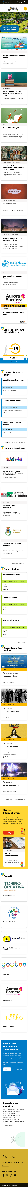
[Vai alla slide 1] (11, 361)
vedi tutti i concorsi (18, 563)
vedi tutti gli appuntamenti (15, 799)
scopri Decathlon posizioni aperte (14, 386)
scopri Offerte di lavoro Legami (14, 408)
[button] (25, 8)
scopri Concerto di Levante (14, 741)
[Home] (14, 8)
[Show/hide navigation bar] (2, 8)
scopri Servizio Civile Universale (14, 916)
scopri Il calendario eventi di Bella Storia (14, 308)
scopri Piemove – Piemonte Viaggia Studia (14, 52)
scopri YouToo (14, 969)
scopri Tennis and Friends (14, 669)
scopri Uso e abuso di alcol (14, 199)
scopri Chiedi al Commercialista (14, 852)
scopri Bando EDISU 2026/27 (14, 125)
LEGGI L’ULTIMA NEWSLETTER (12, 1074)
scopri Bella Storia (14, 995)
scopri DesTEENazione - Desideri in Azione (14, 273)
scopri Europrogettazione (14, 604)
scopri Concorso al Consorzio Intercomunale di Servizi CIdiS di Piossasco (14, 467)
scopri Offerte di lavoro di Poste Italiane (14, 429)
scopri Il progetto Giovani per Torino (14, 942)
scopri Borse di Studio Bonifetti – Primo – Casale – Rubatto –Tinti (14, 88)
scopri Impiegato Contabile (14, 627)
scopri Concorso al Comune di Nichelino (14, 541)
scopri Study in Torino (14, 1021)
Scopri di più (8, 832)
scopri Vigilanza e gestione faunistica (14, 503)
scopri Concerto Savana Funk (14, 778)
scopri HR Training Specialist (14, 581)
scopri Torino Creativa (14, 890)
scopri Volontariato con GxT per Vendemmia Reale (14, 236)
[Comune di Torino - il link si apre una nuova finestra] (9, 1157)
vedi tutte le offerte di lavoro (15, 443)
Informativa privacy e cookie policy (9, 1185)
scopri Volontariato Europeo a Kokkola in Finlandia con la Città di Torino (14, 163)
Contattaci (5, 1166)
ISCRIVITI (7, 1069)
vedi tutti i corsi (19, 642)
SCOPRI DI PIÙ (9, 1126)
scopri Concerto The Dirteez (14, 704)
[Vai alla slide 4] (16, 361)
